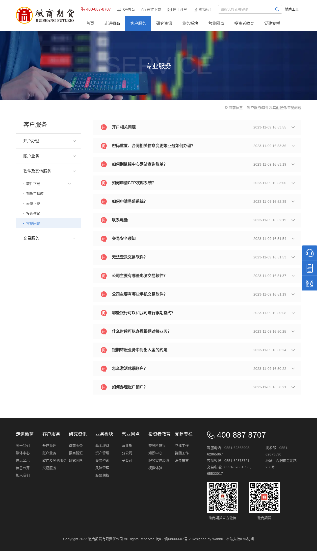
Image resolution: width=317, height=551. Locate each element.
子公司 (127, 460)
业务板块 (104, 434)
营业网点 (131, 434)
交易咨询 (102, 460)
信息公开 (23, 468)
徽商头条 (76, 446)
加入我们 (23, 475)
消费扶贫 (182, 460)
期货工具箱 (35, 194)
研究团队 (76, 460)
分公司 (127, 453)
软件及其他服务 (274, 108)
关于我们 (23, 446)
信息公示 (23, 460)
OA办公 (129, 9)
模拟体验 (155, 468)
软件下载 (154, 9)
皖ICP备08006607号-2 (173, 539)
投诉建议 (33, 213)
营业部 (127, 446)
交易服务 (49, 468)
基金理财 (102, 446)
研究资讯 (78, 434)
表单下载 (33, 203)
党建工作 (182, 446)
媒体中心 (23, 453)
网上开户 (180, 9)
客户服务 (254, 108)
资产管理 (102, 453)
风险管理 (102, 468)
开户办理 (49, 446)
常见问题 (33, 223)
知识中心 (155, 453)
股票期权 (102, 475)
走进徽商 (25, 434)
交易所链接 (157, 446)
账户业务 (49, 453)
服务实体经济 (158, 460)
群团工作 (182, 453)
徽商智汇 (206, 9)
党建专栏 (184, 434)
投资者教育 (159, 434)
